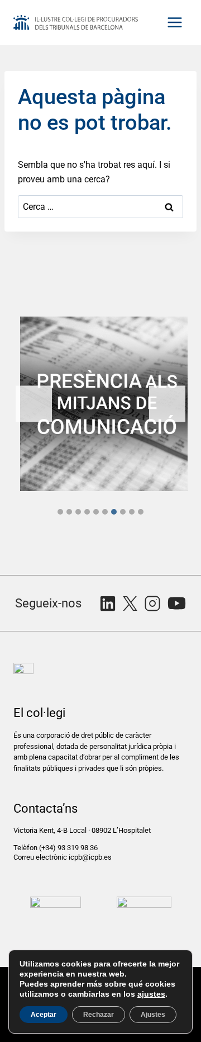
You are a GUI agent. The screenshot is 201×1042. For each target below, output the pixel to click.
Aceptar (43, 1015)
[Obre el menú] (174, 22)
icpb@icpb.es (90, 857)
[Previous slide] (34, 404)
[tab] (60, 512)
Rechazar (98, 1015)
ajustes (151, 993)
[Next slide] (167, 404)
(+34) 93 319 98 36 (69, 847)
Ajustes (153, 1015)
